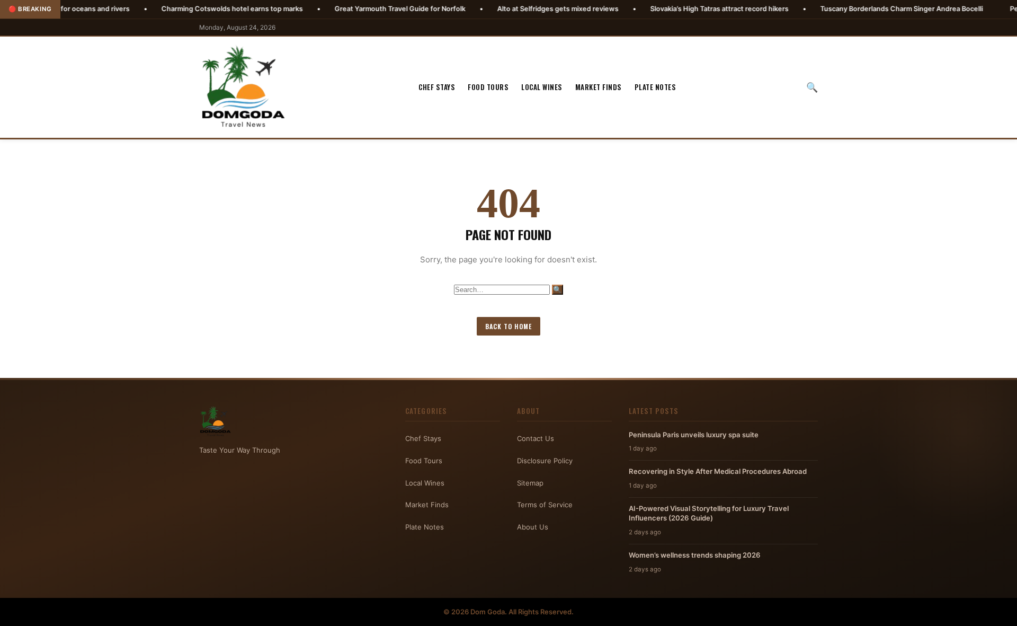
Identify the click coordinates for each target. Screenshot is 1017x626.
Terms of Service (545, 504)
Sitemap (530, 483)
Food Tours (488, 87)
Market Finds (598, 87)
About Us (532, 527)
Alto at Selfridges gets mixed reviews (525, 9)
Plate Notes (655, 87)
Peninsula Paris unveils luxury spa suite (694, 434)
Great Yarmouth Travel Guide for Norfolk (367, 9)
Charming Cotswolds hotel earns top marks (199, 9)
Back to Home (508, 326)
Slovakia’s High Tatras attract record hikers (687, 9)
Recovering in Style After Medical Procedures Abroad (718, 471)
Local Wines (542, 87)
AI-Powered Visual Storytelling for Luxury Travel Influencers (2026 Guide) (709, 513)
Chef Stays (436, 87)
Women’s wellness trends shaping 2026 (695, 555)
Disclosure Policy (545, 460)
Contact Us (535, 438)
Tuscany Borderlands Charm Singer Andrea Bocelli (869, 9)
